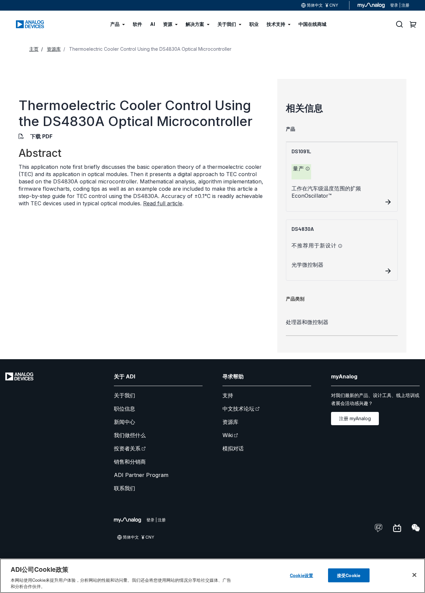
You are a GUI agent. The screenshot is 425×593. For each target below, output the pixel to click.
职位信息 (124, 408)
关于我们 (124, 395)
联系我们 (124, 488)
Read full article (162, 203)
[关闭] (414, 575)
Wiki (227, 435)
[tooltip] (308, 169)
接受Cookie (348, 575)
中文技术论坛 (238, 408)
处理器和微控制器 (307, 322)
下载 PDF (41, 136)
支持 (227, 395)
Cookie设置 (301, 575)
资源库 (230, 422)
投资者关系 (127, 448)
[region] (212, 576)
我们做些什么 (130, 435)
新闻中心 (124, 422)
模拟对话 (233, 448)
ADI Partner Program (141, 475)
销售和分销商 (130, 461)
